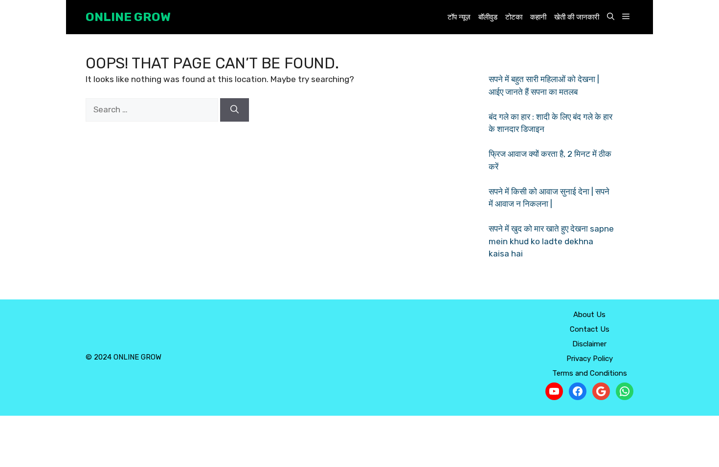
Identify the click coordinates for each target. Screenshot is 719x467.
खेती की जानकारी (576, 17)
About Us (589, 314)
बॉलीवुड (487, 17)
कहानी (538, 17)
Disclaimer (589, 344)
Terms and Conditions (589, 373)
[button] (610, 17)
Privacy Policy (589, 358)
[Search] (234, 110)
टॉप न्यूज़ (459, 17)
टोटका (513, 17)
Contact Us (589, 329)
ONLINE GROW (128, 17)
